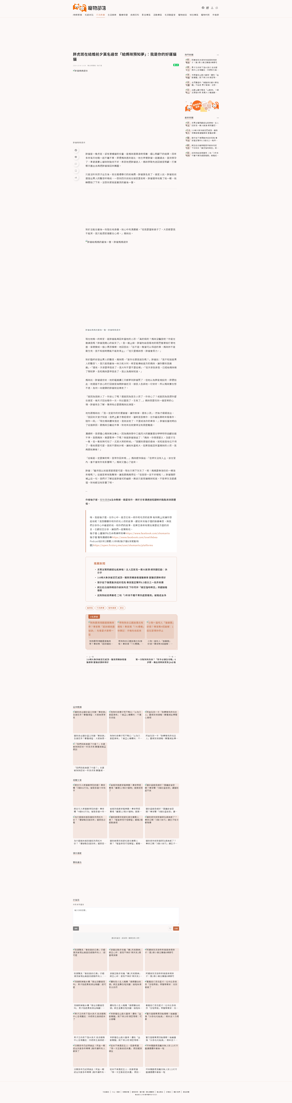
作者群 (215, 14)
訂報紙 (168, 1092)
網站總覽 (186, 1092)
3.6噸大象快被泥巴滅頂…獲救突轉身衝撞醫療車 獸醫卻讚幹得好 (131, 577)
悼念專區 (194, 14)
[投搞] (207, 7)
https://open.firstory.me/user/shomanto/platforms (123, 545)
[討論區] (76, 164)
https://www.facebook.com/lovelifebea (134, 537)
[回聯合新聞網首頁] (79, 8)
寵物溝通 (112, 607)
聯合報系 (160, 1092)
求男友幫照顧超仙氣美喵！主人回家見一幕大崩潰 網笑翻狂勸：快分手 (132, 571)
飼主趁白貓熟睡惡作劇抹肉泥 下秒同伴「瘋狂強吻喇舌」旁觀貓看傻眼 (132, 589)
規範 (76, 928)
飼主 (122, 607)
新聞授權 (126, 1092)
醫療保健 (123, 14)
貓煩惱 (90, 607)
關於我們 (177, 1092)
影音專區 (146, 14)
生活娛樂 (112, 14)
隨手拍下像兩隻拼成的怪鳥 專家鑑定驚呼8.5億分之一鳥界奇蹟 (130, 582)
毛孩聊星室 (170, 14)
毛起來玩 (89, 14)
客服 (118, 1092)
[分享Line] (76, 157)
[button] (203, 7)
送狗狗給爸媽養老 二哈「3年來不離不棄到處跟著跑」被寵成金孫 (131, 595)
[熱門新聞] (218, 54)
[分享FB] (76, 150)
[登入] (212, 7)
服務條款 (135, 1092)
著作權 (142, 1092)
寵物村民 (205, 14)
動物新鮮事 (76, 14)
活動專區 (157, 14)
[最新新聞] (218, 117)
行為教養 (100, 14)
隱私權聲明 (150, 1092)
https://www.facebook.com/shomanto (148, 533)
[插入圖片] (170, 928)
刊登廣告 (106, 1092)
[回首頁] (89, 8)
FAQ (113, 1092)
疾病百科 (134, 14)
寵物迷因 (182, 14)
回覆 (176, 928)
